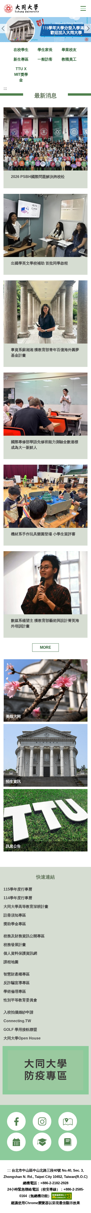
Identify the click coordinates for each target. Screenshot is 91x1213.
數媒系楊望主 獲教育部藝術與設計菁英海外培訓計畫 (45, 623)
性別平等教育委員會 (20, 1000)
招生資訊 (13, 781)
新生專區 (21, 59)
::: (5, 89)
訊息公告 (13, 846)
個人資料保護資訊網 (20, 953)
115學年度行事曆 (18, 889)
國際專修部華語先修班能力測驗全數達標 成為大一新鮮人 (44, 444)
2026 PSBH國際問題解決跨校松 (38, 177)
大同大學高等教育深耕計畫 (26, 907)
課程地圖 (11, 962)
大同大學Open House (22, 1038)
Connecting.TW (17, 1021)
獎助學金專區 (15, 924)
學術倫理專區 (15, 991)
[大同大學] (29, 9)
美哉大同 (13, 716)
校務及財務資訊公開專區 (24, 936)
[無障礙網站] (61, 1196)
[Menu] (83, 8)
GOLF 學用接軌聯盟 (20, 1030)
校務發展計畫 (15, 945)
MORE (45, 647)
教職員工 (69, 59)
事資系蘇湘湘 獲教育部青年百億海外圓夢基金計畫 (45, 352)
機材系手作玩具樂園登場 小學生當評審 (43, 534)
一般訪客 (45, 59)
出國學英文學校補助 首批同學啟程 (39, 263)
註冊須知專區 (15, 915)
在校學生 (21, 50)
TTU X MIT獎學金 (21, 74)
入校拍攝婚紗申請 (18, 1012)
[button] (3, 28)
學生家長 (45, 50)
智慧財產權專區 (17, 974)
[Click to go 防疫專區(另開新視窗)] (45, 1070)
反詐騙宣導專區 (17, 983)
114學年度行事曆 (18, 898)
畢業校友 (69, 50)
